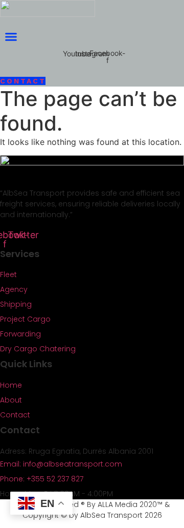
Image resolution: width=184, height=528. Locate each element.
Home (11, 385)
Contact (15, 415)
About (11, 400)
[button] (11, 37)
